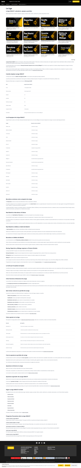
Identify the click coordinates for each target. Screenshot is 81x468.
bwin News (9, 405)
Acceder (70, 1)
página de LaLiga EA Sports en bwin (28, 319)
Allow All (60, 465)
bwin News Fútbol (33, 313)
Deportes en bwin (11, 401)
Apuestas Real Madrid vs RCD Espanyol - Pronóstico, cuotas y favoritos (31, 42)
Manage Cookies (74, 465)
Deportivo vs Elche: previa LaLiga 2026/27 (31, 27)
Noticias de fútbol (11, 403)
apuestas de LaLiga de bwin (48, 351)
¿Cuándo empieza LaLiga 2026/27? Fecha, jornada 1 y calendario (65, 55)
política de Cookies (37, 461)
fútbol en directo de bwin (33, 372)
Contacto (10, 447)
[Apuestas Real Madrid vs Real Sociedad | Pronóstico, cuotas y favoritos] (31, 49)
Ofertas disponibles (11, 410)
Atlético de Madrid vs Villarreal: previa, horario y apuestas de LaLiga (65, 28)
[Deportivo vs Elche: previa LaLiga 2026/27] (31, 22)
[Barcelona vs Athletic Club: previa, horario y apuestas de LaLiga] (14, 49)
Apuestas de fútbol (11, 398)
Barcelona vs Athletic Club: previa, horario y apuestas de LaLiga (14, 55)
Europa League (41, 275)
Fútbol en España (11, 396)
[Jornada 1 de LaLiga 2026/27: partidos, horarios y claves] (48, 49)
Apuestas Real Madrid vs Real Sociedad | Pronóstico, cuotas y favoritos (31, 55)
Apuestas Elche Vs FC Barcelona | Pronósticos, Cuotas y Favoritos (12, 42)
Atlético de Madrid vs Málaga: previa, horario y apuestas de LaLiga (64, 42)
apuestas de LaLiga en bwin (38, 70)
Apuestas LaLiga (10, 394)
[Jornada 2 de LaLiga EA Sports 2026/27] (48, 35)
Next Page (73, 59)
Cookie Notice (4, 466)
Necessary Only (67, 465)
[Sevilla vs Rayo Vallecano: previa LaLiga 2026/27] (48, 22)
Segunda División (38, 262)
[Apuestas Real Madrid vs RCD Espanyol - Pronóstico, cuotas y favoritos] (31, 35)
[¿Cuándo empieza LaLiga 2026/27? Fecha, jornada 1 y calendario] (66, 49)
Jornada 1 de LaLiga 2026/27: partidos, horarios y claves (48, 55)
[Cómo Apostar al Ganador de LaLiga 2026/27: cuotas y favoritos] (14, 22)
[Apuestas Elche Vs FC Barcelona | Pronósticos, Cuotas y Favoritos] (14, 35)
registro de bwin (25, 412)
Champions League (34, 275)
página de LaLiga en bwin (55, 385)
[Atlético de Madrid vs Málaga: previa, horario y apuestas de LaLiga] (66, 35)
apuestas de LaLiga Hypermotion (50, 262)
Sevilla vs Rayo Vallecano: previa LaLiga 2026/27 (48, 28)
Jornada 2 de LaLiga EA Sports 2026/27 (48, 41)
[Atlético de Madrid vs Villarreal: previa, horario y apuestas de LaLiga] (66, 22)
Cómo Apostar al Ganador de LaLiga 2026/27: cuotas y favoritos (13, 28)
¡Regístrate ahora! (76, 1)
